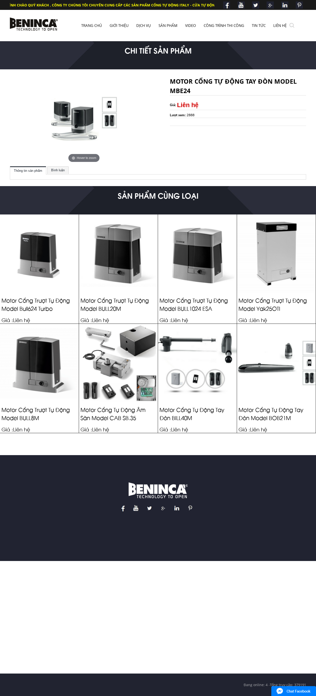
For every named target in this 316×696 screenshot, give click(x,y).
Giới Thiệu (119, 25)
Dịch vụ (143, 25)
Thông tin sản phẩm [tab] (28, 171)
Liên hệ (280, 25)
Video (190, 25)
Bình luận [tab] (58, 170)
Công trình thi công (224, 25)
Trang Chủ (91, 25)
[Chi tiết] (9, 278)
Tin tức (259, 25)
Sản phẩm (168, 25)
